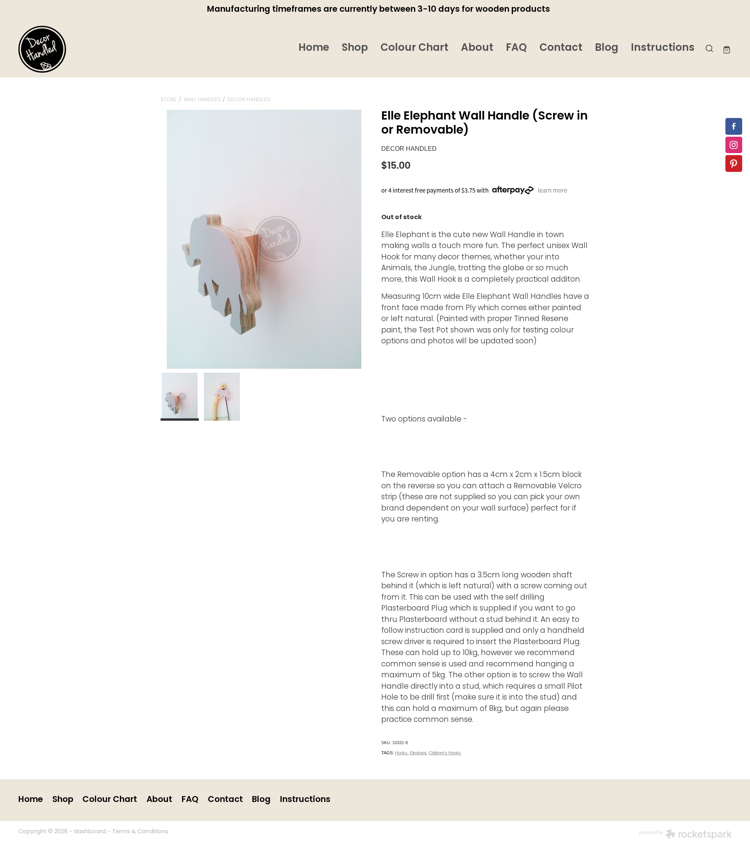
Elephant (418, 752)
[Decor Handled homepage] (89, 49)
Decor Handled (248, 100)
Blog (606, 48)
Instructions (663, 48)
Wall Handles (202, 100)
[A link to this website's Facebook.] (733, 126)
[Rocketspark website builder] (685, 835)
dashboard (90, 831)
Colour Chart (414, 48)
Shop (355, 48)
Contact (560, 48)
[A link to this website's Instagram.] (733, 145)
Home (313, 48)
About (477, 48)
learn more (552, 190)
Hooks (401, 752)
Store (169, 100)
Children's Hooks (445, 752)
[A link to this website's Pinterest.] (733, 163)
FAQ (516, 48)
